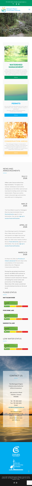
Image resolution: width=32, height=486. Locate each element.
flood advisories (9, 214)
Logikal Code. (16, 479)
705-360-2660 (9, 2)
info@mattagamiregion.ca (20, 2)
